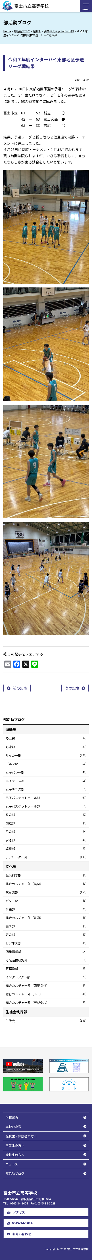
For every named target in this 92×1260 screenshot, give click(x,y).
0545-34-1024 (22, 1223)
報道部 (46, 934)
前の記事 (20, 688)
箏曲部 (46, 909)
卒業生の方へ (15, 1145)
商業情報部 (46, 951)
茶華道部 (46, 968)
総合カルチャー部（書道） (46, 917)
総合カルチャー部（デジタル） (46, 1002)
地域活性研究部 (46, 960)
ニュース (12, 1164)
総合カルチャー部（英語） (46, 884)
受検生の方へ (15, 1155)
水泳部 (46, 840)
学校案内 (12, 1117)
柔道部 (46, 814)
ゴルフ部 (46, 764)
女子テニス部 (46, 789)
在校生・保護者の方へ (21, 1136)
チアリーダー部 (46, 857)
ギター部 (46, 901)
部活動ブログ (15, 1173)
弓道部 (46, 831)
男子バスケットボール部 (46, 797)
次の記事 (72, 688)
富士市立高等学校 (78, 1249)
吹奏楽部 (46, 892)
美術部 (46, 926)
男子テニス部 (46, 781)
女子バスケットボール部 (46, 806)
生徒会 (46, 1020)
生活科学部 (46, 875)
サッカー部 (46, 755)
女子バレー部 (46, 772)
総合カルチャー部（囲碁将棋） (46, 985)
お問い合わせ (21, 1234)
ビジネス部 (46, 943)
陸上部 (46, 738)
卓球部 (46, 848)
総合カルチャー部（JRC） (46, 994)
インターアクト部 (46, 977)
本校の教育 (13, 1126)
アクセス (19, 1212)
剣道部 (46, 823)
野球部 (46, 747)
